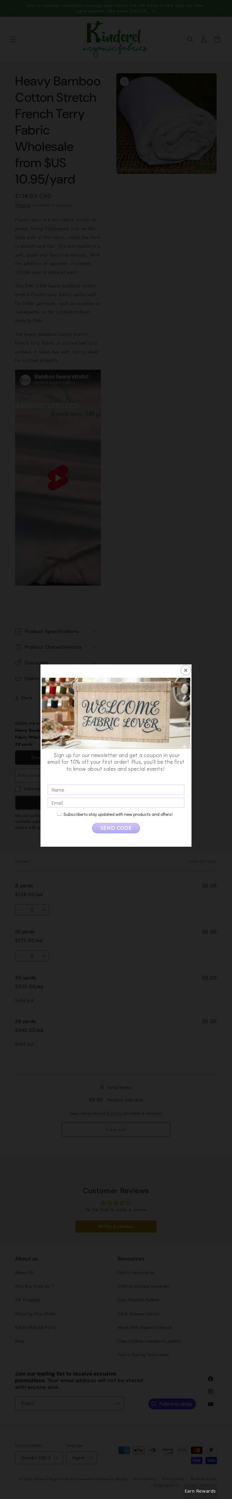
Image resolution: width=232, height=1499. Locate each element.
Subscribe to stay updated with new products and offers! (117, 814)
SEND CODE (116, 828)
